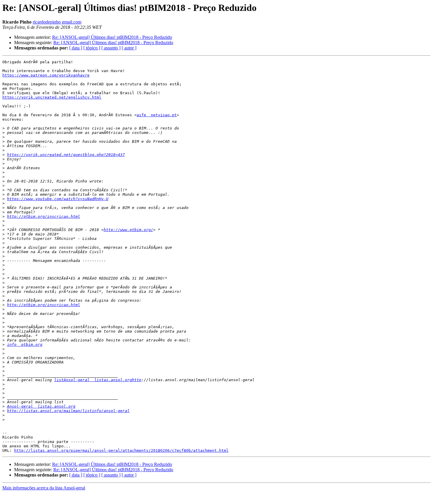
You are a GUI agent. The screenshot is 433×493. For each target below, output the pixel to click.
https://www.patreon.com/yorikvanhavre (46, 75)
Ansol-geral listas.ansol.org (41, 406)
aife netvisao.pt (157, 115)
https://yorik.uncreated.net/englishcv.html (51, 97)
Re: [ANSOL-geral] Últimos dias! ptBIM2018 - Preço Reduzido (112, 37)
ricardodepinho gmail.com (57, 21)
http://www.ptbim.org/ (128, 230)
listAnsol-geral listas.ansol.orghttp (97, 380)
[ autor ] (129, 47)
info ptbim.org (24, 344)
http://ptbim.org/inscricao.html (43, 216)
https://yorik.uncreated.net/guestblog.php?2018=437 (66, 154)
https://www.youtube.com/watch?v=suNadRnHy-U (57, 199)
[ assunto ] (110, 47)
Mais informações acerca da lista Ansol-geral (43, 487)
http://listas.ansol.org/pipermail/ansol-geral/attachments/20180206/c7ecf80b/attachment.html (121, 450)
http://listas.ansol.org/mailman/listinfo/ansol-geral (68, 411)
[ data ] (75, 47)
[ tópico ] (91, 47)
